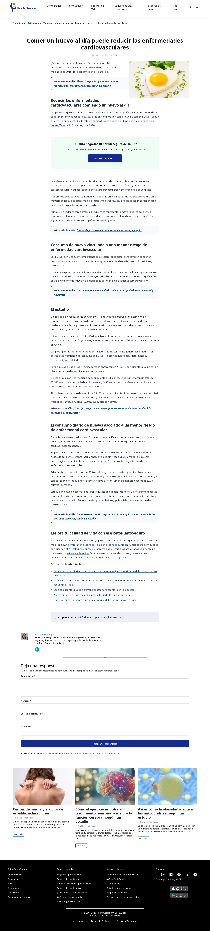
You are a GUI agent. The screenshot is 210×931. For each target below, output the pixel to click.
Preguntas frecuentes (116, 892)
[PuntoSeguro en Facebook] (179, 874)
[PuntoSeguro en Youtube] (195, 874)
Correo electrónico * (32, 713)
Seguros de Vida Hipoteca (124, 7)
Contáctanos (14, 892)
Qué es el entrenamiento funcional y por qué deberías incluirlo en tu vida (95, 600)
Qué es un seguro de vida (69, 897)
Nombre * (26, 700)
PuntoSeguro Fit (75, 7)
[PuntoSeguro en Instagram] (163, 874)
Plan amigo (13, 879)
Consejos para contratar (68, 901)
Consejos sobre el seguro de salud (122, 897)
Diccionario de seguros (19, 897)
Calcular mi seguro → (105, 158)
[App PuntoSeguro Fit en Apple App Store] (179, 887)
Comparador (54, 5)
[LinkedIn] (37, 649)
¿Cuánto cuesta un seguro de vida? (74, 883)
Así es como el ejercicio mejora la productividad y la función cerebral (92, 595)
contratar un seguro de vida (84, 544)
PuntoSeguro (19, 23)
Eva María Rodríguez (45, 634)
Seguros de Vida (97, 7)
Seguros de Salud (154, 7)
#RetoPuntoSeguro (79, 549)
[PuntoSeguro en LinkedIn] (171, 874)
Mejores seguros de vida (69, 874)
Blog (10, 883)
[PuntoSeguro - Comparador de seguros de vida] (24, 7)
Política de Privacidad (127, 921)
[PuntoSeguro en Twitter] (187, 874)
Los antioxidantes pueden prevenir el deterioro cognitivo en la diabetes (94, 589)
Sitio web (26, 726)
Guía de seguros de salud (118, 888)
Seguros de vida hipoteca (69, 888)
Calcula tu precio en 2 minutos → (103, 617)
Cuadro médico (113, 883)
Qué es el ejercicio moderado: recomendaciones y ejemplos (109, 230)
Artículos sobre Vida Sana (40, 23)
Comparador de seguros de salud (122, 874)
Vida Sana (175, 7)
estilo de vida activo (78, 553)
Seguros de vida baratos (68, 879)
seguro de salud (115, 544)
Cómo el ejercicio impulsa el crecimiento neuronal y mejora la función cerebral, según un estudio (103, 815)
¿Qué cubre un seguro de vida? (72, 892)
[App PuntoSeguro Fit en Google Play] (179, 894)
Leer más (18, 834)
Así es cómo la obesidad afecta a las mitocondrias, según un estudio (165, 813)
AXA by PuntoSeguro (116, 879)
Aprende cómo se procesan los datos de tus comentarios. (92, 753)
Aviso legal (78, 921)
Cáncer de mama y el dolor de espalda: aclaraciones (38, 811)
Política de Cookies (100, 921)
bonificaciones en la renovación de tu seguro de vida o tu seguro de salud (92, 557)
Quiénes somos (15, 874)
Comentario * (28, 675)
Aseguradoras (14, 888)
